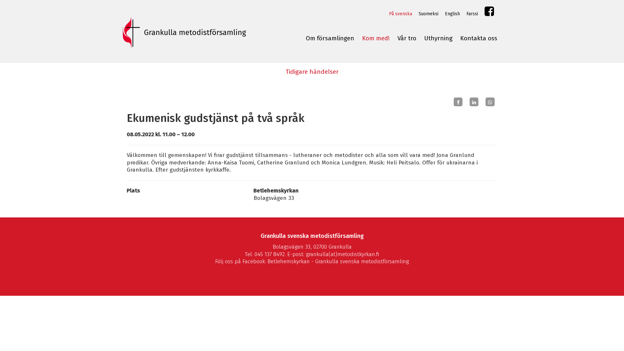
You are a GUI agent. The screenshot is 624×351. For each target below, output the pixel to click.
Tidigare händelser (312, 71)
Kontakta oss (478, 38)
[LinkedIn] (474, 102)
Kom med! (376, 38)
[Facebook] (458, 102)
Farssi (472, 14)
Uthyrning (438, 38)
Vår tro (406, 38)
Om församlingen (330, 38)
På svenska (400, 14)
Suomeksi (428, 14)
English (452, 14)
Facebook (489, 13)
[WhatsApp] (490, 102)
